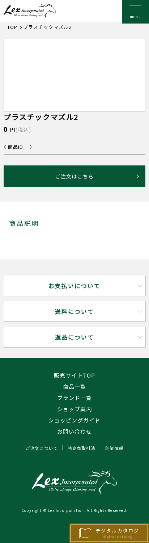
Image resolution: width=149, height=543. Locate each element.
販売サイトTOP (74, 375)
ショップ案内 (74, 409)
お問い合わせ (74, 431)
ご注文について (42, 448)
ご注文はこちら (74, 176)
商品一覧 (74, 386)
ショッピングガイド (74, 420)
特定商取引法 (81, 448)
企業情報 (114, 448)
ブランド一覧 (74, 397)
